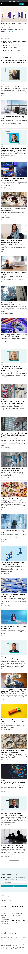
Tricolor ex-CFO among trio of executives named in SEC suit (11, 304)
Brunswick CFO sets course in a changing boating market (12, 86)
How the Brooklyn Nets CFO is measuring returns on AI (11, 659)
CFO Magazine (4, 923)
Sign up (21, 4)
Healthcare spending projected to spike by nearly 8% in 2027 (13, 470)
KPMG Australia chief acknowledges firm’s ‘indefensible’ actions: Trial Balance (14, 435)
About (2, 909)
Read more (12, 31)
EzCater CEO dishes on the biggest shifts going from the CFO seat (13, 500)
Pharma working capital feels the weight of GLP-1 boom (13, 595)
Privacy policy (4, 947)
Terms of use (11, 947)
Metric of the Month (6, 729)
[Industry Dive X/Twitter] (7, 900)
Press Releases (4, 921)
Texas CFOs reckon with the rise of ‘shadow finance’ (13, 210)
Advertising (14, 909)
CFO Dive (14, 922)
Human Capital (5, 477)
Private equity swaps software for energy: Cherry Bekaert (13, 46)
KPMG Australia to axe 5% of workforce (12, 51)
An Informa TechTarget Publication (14, 1)
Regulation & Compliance (7, 281)
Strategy (4, 157)
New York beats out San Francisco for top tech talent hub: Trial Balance (14, 61)
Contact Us (3, 913)
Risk (3, 219)
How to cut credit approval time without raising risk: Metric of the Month (13, 722)
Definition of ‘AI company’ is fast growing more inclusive (12, 179)
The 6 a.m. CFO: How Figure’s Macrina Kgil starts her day (11, 242)
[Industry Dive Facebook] (5, 900)
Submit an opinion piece (17, 913)
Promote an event (16, 915)
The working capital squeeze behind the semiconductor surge (14, 336)
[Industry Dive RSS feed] (10, 900)
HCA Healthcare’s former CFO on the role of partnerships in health (13, 814)
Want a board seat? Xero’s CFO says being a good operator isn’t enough (13, 149)
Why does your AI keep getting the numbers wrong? (13, 783)
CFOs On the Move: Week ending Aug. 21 (12, 118)
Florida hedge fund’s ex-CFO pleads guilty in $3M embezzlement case (13, 691)
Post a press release (16, 911)
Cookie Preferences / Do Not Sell (9, 949)
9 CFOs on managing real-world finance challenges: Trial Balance (13, 846)
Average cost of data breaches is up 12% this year (13, 627)
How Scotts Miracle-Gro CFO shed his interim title (14, 56)
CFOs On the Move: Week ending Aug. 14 (12, 532)
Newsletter (3, 915)
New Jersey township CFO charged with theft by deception (13, 752)
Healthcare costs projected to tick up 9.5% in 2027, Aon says (14, 42)
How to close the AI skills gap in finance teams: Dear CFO (12, 564)
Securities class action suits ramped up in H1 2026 (13, 273)
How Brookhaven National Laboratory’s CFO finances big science (11, 368)
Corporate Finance (6, 379)
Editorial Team (4, 911)
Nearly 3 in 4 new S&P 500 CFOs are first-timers (14, 25)
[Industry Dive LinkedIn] (2, 900)
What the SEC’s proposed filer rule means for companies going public (13, 402)
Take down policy (19, 947)
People (3, 95)
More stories (13, 861)
